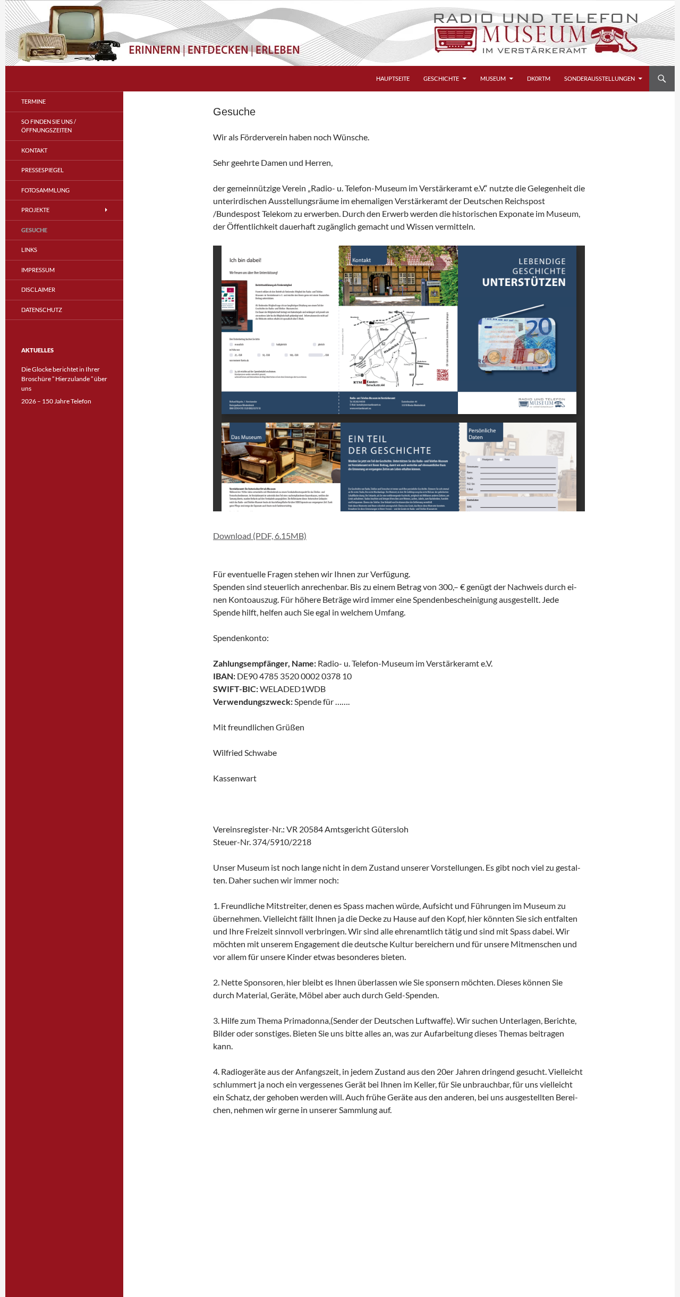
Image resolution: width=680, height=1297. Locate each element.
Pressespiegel (42, 169)
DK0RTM (538, 78)
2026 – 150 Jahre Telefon (56, 401)
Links (29, 249)
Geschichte (441, 78)
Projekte (35, 209)
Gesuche (34, 229)
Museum (493, 78)
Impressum (38, 269)
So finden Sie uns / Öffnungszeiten (48, 126)
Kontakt (34, 150)
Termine (33, 101)
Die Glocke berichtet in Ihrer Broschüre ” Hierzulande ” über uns (64, 378)
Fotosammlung (45, 190)
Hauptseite (393, 78)
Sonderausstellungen (599, 78)
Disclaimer (38, 289)
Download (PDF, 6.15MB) (260, 535)
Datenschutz (41, 309)
